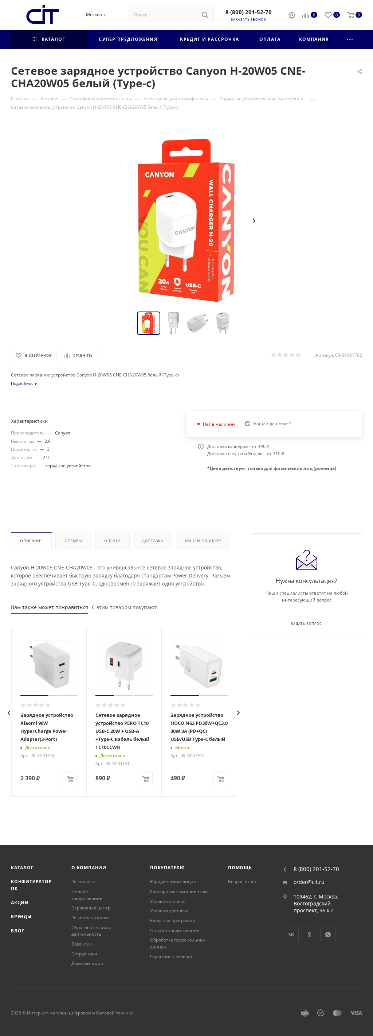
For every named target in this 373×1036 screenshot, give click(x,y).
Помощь (240, 868)
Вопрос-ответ (242, 881)
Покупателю (167, 868)
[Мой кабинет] (291, 16)
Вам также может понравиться (49, 607)
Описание (31, 540)
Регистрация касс (90, 918)
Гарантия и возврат (171, 957)
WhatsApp (328, 934)
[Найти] (205, 14)
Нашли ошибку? (203, 540)
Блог (17, 931)
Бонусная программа (172, 920)
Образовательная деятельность (90, 931)
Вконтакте (291, 934)
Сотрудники (84, 954)
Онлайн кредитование (86, 894)
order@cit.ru (309, 882)
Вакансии (82, 944)
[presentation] (9, 713)
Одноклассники (309, 934)
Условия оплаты (167, 901)
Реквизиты (83, 881)
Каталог (22, 868)
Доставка (152, 540)
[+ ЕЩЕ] (350, 39)
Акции (20, 903)
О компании (88, 868)
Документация (87, 963)
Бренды (21, 916)
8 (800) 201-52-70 (248, 12)
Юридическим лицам (173, 881)
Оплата (112, 540)
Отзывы (73, 540)
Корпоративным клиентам (178, 891)
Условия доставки (169, 911)
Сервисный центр (90, 908)
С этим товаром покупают (124, 607)
